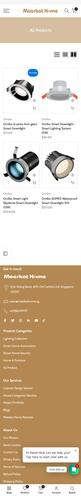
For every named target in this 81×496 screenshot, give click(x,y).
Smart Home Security (16, 353)
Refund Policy (12, 474)
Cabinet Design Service (18, 388)
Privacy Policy (12, 459)
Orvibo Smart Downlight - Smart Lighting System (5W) (58, 128)
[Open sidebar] (5, 253)
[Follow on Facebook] (5, 320)
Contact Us (10, 452)
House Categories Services (20, 395)
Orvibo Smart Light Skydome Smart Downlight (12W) (20, 203)
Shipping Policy (13, 481)
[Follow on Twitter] (12, 320)
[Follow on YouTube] (36, 320)
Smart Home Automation (19, 346)
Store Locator (12, 445)
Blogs (6, 410)
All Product (10, 368)
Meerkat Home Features (18, 417)
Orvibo (7, 119)
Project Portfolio (13, 402)
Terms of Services (14, 467)
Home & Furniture (14, 360)
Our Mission (10, 438)
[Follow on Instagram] (20, 320)
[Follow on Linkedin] (28, 320)
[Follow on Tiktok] (43, 320)
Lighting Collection (15, 339)
